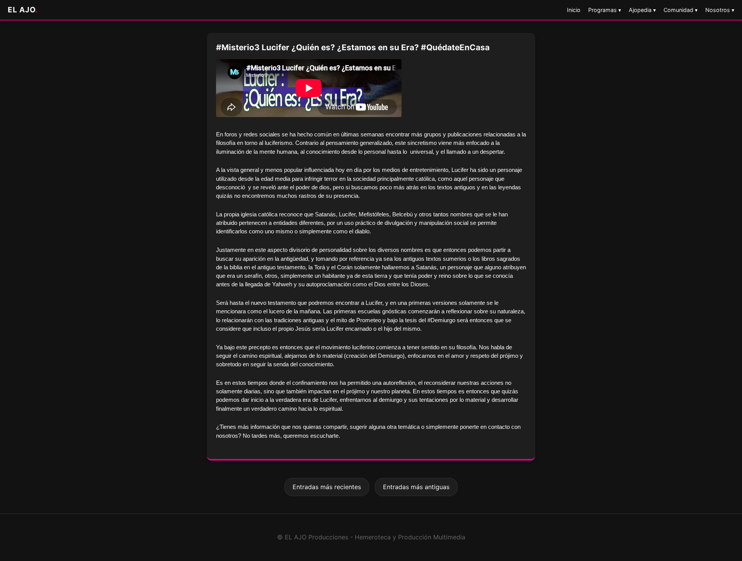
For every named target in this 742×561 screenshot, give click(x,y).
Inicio (573, 10)
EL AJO (23, 9)
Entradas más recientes (327, 487)
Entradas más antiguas (416, 487)
